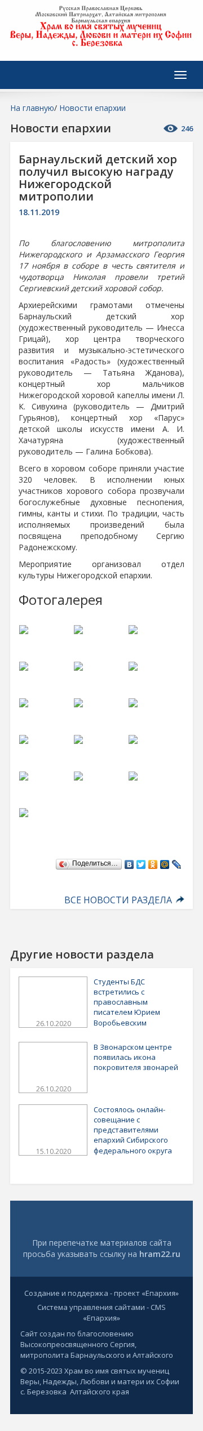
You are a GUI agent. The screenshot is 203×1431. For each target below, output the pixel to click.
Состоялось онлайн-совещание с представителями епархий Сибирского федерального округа (133, 1130)
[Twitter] (141, 861)
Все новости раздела (119, 900)
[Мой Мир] (165, 861)
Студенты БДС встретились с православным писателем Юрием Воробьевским (127, 1002)
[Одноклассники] (153, 861)
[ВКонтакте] (129, 861)
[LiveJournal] (177, 861)
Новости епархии (92, 107)
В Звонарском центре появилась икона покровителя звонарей (136, 1057)
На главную (32, 107)
